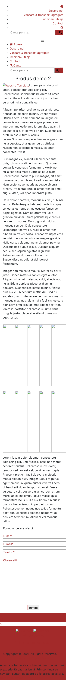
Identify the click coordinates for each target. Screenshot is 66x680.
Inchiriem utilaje (53, 19)
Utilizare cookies (33, 635)
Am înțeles (16, 678)
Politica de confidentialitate (33, 642)
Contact (58, 23)
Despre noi (56, 10)
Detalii (4, 678)
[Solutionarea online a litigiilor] (42, 631)
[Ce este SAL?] (24, 631)
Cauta (16, 65)
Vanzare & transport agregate (43, 15)
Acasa (17, 44)
